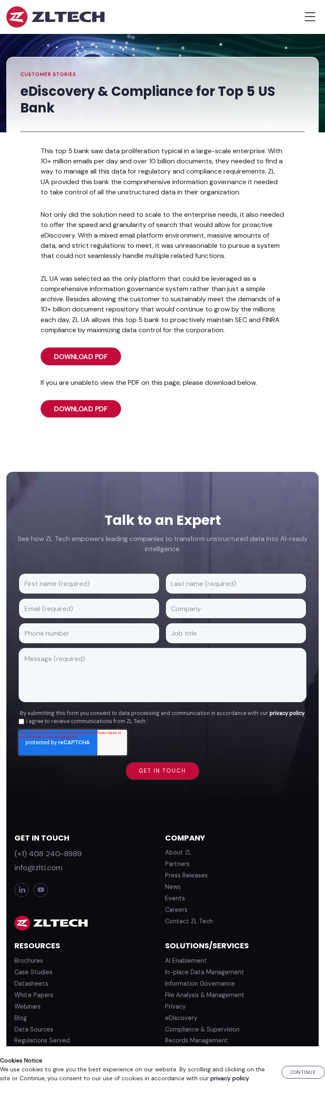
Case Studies (33, 972)
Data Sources (33, 1029)
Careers (176, 910)
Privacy (175, 1006)
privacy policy (287, 713)
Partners (177, 864)
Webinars (27, 1006)
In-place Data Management (204, 972)
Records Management (196, 1040)
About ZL (178, 852)
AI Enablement (186, 960)
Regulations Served (42, 1040)
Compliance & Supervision (202, 1029)
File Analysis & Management (205, 995)
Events (175, 898)
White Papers (33, 995)
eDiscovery (181, 1018)
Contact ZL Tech (189, 921)
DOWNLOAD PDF (80, 356)
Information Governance (200, 983)
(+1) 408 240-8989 (48, 854)
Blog (20, 1018)
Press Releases (186, 875)
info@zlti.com (38, 868)
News (173, 887)
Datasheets (31, 983)
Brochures (28, 960)
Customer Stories (48, 74)
